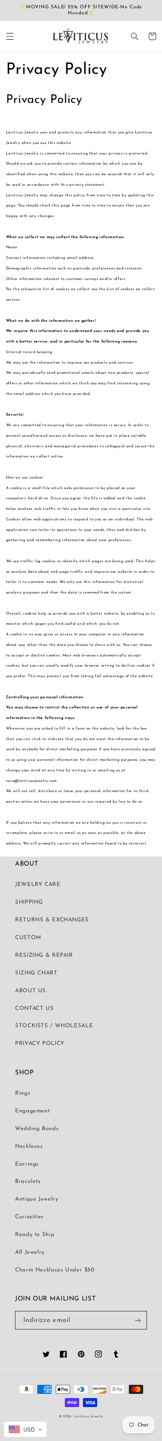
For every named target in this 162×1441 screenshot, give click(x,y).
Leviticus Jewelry (89, 1416)
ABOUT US (30, 991)
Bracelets (28, 1181)
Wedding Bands (36, 1129)
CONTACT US (34, 1008)
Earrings (27, 1164)
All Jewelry (29, 1252)
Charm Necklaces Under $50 (55, 1270)
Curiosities (29, 1217)
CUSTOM (28, 938)
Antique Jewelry (36, 1199)
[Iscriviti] (138, 1320)
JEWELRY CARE (38, 884)
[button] (9, 36)
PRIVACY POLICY (39, 1043)
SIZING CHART (36, 973)
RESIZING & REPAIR (44, 955)
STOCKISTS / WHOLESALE (54, 1026)
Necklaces (29, 1146)
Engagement (32, 1111)
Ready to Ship (34, 1235)
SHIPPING (29, 902)
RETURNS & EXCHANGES (52, 920)
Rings (22, 1093)
